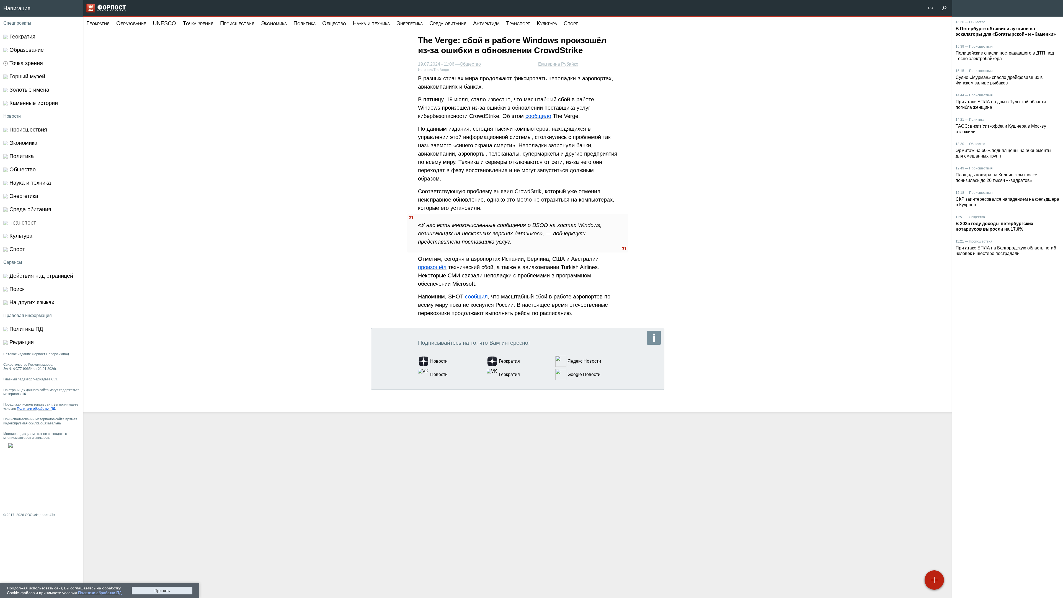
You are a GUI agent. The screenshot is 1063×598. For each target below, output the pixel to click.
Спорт (571, 23)
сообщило (538, 116)
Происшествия (237, 23)
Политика (304, 23)
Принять (162, 590)
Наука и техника (371, 23)
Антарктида (486, 23)
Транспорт (518, 23)
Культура (547, 23)
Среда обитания (447, 23)
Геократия (98, 23)
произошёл (432, 267)
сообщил (476, 296)
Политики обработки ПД (100, 593)
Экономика (274, 23)
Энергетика (409, 23)
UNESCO (164, 23)
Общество (334, 23)
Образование (131, 23)
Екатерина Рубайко (558, 64)
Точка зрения (198, 23)
